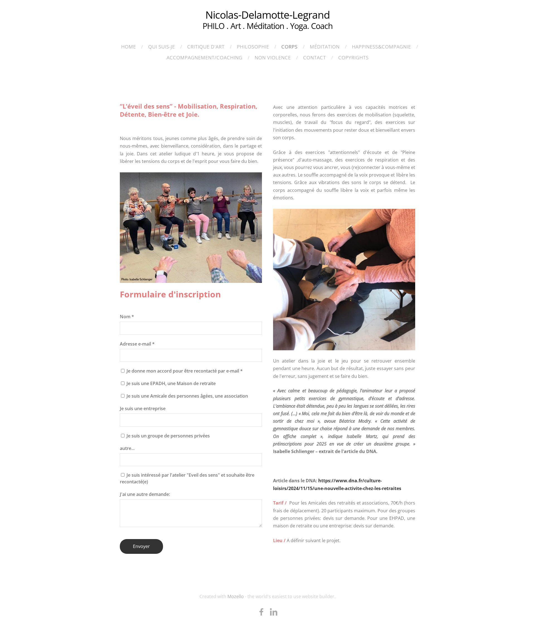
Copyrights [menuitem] (353, 57)
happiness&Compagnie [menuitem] (381, 46)
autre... (127, 448)
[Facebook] (261, 612)
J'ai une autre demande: (145, 494)
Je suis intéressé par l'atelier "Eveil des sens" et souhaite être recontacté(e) (187, 478)
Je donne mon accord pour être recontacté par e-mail (184, 371)
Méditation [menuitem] (325, 46)
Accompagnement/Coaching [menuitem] (204, 57)
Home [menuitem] (128, 46)
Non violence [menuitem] (273, 57)
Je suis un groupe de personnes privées (167, 436)
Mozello (235, 596)
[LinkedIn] (273, 612)
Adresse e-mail (137, 344)
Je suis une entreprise (143, 408)
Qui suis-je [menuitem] (161, 46)
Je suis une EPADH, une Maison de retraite (170, 383)
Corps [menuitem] (289, 46)
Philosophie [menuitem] (253, 46)
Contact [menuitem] (314, 57)
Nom (127, 317)
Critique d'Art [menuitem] (206, 46)
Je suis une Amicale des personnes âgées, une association (186, 396)
